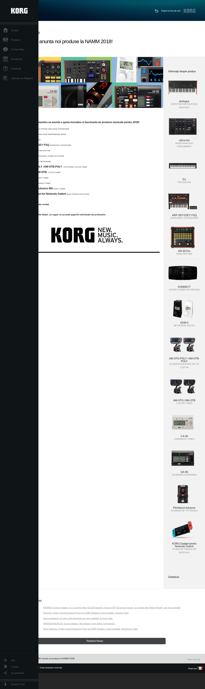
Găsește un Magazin (22, 78)
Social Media (17, 673)
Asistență (16, 68)
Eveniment (16, 59)
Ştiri (13, 660)
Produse (15, 40)
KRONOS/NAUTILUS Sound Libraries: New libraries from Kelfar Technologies (79, 623)
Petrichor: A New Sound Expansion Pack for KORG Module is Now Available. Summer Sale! (86, 613)
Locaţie (15, 666)
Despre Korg (18, 684)
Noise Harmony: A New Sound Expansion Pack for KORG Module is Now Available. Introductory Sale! (90, 629)
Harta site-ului (193, 659)
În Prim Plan (17, 49)
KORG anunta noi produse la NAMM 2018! (55, 658)
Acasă (14, 30)
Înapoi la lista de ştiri (170, 11)
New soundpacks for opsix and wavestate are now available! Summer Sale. (78, 618)
